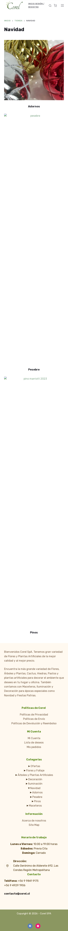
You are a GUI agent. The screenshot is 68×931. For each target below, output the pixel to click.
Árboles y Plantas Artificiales (35, 775)
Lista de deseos (34, 742)
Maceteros (35, 805)
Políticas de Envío (34, 718)
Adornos (34, 106)
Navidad (35, 788)
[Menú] (62, 5)
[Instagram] (37, 926)
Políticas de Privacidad (34, 714)
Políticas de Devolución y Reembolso (33, 723)
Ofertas (35, 766)
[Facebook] (30, 926)
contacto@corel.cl (17, 893)
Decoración (35, 779)
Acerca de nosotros (34, 820)
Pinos (34, 632)
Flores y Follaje (35, 770)
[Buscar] (50, 5)
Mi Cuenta (34, 738)
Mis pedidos (34, 747)
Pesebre (34, 369)
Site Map (34, 824)
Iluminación (35, 783)
